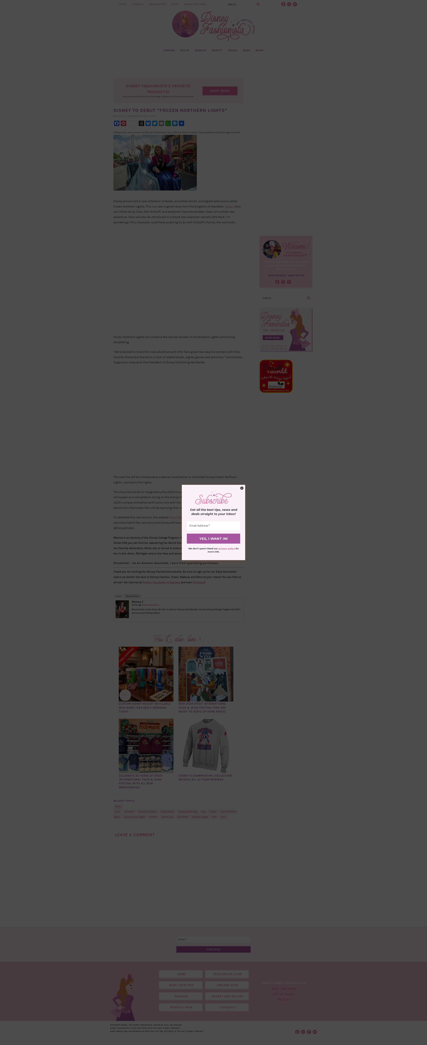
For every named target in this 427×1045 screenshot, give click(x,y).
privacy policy (227, 548)
